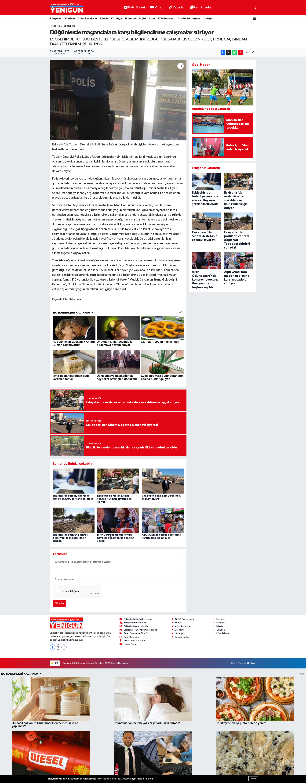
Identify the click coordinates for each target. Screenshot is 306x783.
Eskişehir (55, 18)
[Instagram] (64, 647)
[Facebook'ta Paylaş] (223, 52)
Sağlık (142, 18)
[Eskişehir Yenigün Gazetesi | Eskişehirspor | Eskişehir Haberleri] (66, 7)
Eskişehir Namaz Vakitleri (136, 626)
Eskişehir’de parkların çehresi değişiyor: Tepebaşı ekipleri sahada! (70, 538)
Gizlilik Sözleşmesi (189, 18)
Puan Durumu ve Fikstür (136, 633)
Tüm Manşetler (132, 637)
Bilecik (104, 18)
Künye (178, 622)
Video (159, 7)
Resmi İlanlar (202, 7)
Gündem (69, 18)
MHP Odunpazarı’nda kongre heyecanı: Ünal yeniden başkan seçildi (115, 538)
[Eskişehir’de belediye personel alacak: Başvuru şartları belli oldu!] (74, 481)
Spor (152, 18)
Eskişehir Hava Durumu (135, 622)
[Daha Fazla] (240, 52)
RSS (56, 663)
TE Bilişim (251, 663)
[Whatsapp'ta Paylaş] (234, 52)
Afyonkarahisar (87, 18)
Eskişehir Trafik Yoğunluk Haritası (140, 630)
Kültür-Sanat (166, 18)
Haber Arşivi (130, 644)
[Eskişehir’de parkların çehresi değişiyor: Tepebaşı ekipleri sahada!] (74, 520)
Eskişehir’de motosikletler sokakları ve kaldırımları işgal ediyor (114, 498)
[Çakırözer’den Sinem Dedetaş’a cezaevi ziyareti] (163, 481)
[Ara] (254, 7)
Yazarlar (179, 7)
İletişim (208, 18)
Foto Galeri (136, 7)
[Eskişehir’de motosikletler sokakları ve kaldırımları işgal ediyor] (118, 481)
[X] (58, 647)
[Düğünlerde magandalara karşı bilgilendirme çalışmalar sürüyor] (118, 100)
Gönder (59, 603)
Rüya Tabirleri (223, 633)
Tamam (253, 778)
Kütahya (116, 18)
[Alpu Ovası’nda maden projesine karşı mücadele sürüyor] (163, 520)
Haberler (55, 26)
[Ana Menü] (254, 18)
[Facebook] (52, 647)
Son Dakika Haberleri (135, 640)
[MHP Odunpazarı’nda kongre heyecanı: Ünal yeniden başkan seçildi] (118, 520)
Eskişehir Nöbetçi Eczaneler (138, 619)
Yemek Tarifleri (182, 637)
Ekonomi (130, 18)
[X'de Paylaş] (228, 52)
